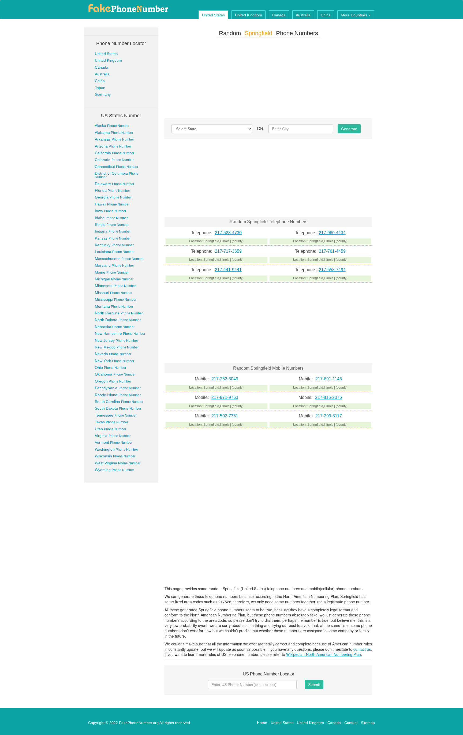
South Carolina (119, 401)
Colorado (114, 159)
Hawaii (112, 204)
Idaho (111, 218)
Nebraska (115, 327)
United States (213, 15)
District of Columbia (117, 175)
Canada (279, 15)
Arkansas (114, 139)
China (326, 15)
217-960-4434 (332, 232)
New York (114, 361)
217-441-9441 (228, 269)
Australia (303, 15)
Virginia (113, 435)
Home (262, 723)
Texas (111, 422)
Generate (349, 129)
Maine (112, 272)
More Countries (354, 15)
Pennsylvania (118, 388)
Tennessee (116, 415)
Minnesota (115, 286)
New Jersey (116, 340)
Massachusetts (119, 258)
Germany (103, 94)
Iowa (110, 211)
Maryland (114, 265)
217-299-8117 (328, 416)
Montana (114, 306)
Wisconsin (115, 456)
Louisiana (115, 251)
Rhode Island (118, 395)
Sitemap (368, 723)
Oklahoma (115, 374)
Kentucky (114, 245)
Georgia (113, 197)
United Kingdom (248, 15)
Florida (112, 190)
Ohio (110, 367)
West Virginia (117, 463)
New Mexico (117, 347)
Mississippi (115, 299)
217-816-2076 (328, 397)
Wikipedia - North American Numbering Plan (323, 654)
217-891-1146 (328, 379)
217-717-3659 (228, 251)
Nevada (113, 354)
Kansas (113, 238)
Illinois (112, 224)
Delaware (114, 184)
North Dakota (118, 320)
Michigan (114, 279)
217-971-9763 (224, 397)
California (114, 153)
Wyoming (114, 470)
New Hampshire (120, 333)
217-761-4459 (332, 251)
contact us (362, 649)
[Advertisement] (268, 79)
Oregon (113, 381)
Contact (350, 723)
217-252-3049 (224, 379)
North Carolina (119, 313)
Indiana (113, 231)
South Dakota (118, 408)
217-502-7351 (224, 416)
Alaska (112, 125)
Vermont (113, 442)
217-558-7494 (332, 269)
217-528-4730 (228, 232)
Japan (100, 88)
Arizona (113, 146)
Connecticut (116, 166)
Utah (110, 429)
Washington (116, 449)
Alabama (114, 132)
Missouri (113, 293)
